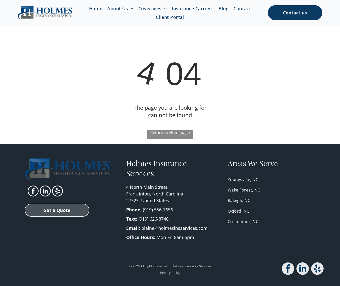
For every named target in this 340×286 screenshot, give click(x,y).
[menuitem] (96, 8)
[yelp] (57, 192)
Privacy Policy (170, 272)
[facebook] (33, 192)
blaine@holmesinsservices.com (174, 228)
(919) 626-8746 (153, 219)
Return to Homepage (170, 132)
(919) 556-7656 (158, 210)
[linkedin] (45, 192)
